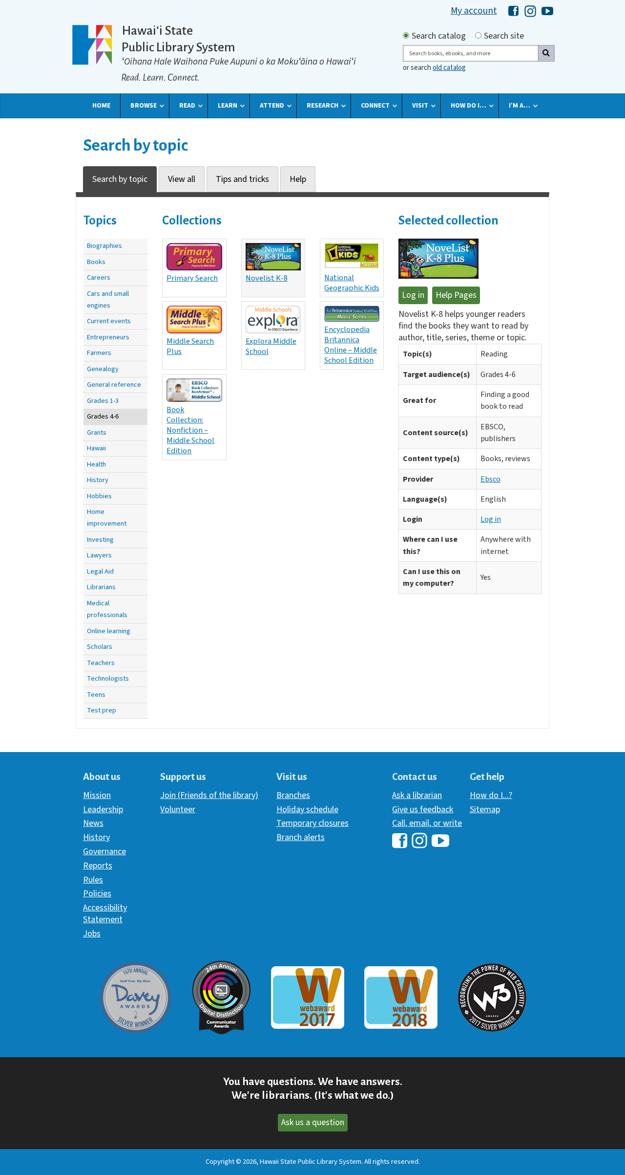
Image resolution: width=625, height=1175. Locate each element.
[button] (101, 105)
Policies (97, 893)
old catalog (449, 68)
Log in (413, 295)
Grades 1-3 (103, 401)
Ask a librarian (417, 795)
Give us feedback (422, 809)
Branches (293, 795)
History (97, 480)
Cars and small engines (108, 299)
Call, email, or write (427, 823)
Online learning (108, 631)
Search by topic (119, 179)
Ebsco (490, 479)
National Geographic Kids (351, 282)
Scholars (99, 647)
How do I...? (491, 795)
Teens (96, 694)
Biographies (104, 246)
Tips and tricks (242, 179)
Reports (97, 866)
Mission (97, 795)
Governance (104, 851)
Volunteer (177, 809)
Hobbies (99, 496)
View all (181, 179)
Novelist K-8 (267, 278)
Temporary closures (312, 823)
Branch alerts (300, 837)
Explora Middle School (271, 346)
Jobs (92, 934)
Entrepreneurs (108, 337)
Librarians (101, 587)
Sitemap (485, 809)
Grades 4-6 (103, 416)
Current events (109, 321)
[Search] (546, 53)
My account (474, 11)
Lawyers (99, 555)
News (93, 823)
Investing (100, 539)
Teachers (101, 663)
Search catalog (439, 36)
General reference (114, 384)
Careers (98, 277)
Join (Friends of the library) (209, 795)
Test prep (101, 710)
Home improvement (106, 518)
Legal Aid (100, 571)
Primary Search (192, 278)
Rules (93, 880)
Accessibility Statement (105, 914)
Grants (96, 432)
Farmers (99, 353)
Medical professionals (107, 609)
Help (298, 179)
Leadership (103, 809)
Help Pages (456, 295)
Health (96, 464)
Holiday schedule (307, 809)
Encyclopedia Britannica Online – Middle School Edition (350, 345)
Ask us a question (312, 1122)
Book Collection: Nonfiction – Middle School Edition (190, 430)
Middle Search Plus (190, 346)
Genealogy (103, 369)
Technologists (108, 678)
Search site (504, 36)
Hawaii (96, 448)
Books (96, 262)
